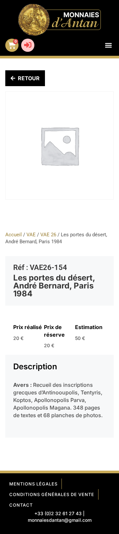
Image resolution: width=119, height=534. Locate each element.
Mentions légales (33, 483)
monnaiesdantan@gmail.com (60, 520)
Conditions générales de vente (51, 494)
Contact (21, 505)
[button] (108, 45)
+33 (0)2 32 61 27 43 (58, 513)
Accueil (13, 235)
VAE (31, 235)
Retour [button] (29, 78)
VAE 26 (48, 235)
